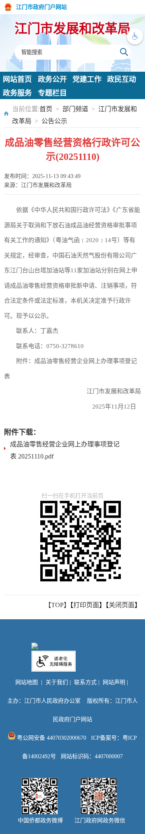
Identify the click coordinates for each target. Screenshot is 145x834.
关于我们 (57, 682)
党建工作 (87, 79)
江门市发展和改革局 (72, 28)
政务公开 (52, 79)
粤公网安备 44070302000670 (50, 738)
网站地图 (26, 682)
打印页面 (86, 605)
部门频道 (75, 109)
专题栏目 (52, 93)
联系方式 (85, 682)
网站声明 (114, 682)
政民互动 (121, 79)
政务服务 (17, 93)
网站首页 (17, 79)
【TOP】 (57, 605)
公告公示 (54, 121)
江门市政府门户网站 (41, 7)
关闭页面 (122, 605)
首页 (45, 109)
